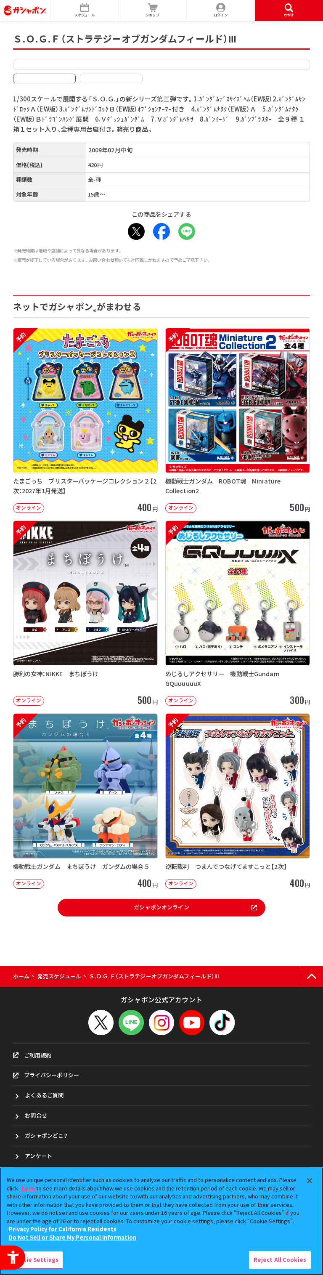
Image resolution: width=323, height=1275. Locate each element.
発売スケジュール (59, 976)
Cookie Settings (34, 1260)
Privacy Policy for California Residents (62, 1229)
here (28, 1188)
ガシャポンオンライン (161, 907)
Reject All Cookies (280, 1260)
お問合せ (36, 1115)
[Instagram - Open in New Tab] (161, 1022)
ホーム (21, 976)
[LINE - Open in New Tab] (186, 231)
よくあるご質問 (44, 1095)
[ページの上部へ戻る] (311, 976)
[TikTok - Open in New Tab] (222, 1022)
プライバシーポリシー (51, 1075)
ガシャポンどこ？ (46, 1136)
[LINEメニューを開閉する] (131, 1022)
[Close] (309, 1180)
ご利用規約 (38, 1055)
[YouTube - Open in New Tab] (191, 1022)
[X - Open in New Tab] (136, 231)
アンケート (38, 1156)
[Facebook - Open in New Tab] (161, 231)
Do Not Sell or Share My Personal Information (72, 1237)
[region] (161, 1221)
